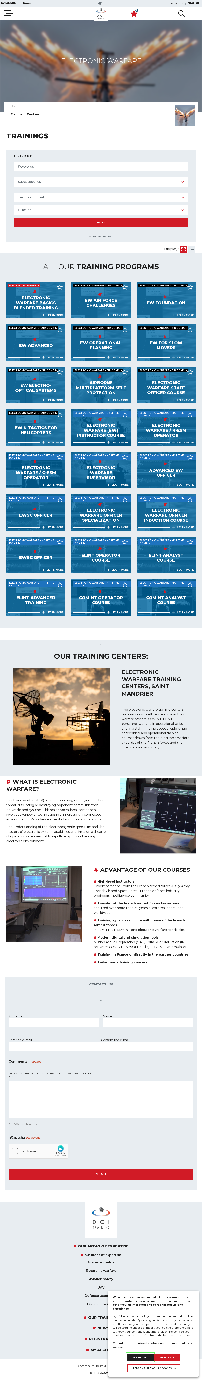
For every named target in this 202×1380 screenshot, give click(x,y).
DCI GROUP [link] (8, 3)
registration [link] (103, 1339)
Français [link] (177, 3)
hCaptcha (24, 1137)
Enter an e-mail (20, 1040)
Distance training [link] (101, 1304)
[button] (101, 997)
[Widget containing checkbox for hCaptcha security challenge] (38, 1151)
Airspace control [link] (101, 1262)
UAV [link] (101, 1287)
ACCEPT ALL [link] (140, 1357)
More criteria (103, 236)
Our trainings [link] (103, 1318)
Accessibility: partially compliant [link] (101, 1366)
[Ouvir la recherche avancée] (181, 13)
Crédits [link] (101, 1372)
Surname (15, 1016)
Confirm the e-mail (115, 1040)
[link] (101, 14)
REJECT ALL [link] (167, 1357)
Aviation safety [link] (101, 1279)
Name (107, 1016)
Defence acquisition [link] (101, 1296)
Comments (25, 1061)
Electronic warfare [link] (101, 1271)
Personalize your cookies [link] (152, 1368)
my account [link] (103, 1350)
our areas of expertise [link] (103, 1246)
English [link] (193, 3)
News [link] (27, 3)
